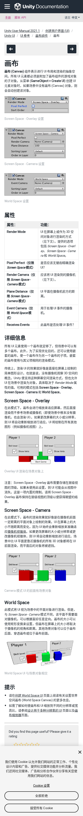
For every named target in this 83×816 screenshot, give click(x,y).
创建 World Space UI (29, 695)
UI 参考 (25, 35)
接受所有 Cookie (41, 808)
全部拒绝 (41, 795)
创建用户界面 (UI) (57, 31)
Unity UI (9, 35)
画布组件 (41, 35)
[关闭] (80, 752)
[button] (16, 744)
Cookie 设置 (41, 785)
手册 (8, 17)
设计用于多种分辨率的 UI (44, 710)
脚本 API (20, 17)
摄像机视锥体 (17, 531)
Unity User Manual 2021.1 (22, 31)
